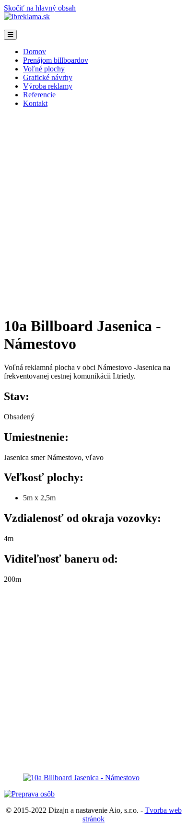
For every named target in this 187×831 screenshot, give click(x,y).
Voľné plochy (44, 69)
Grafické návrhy (47, 77)
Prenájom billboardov (55, 60)
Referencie (39, 95)
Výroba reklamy (47, 86)
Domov (34, 51)
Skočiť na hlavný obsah (40, 8)
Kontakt (35, 103)
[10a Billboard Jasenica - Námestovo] (81, 777)
